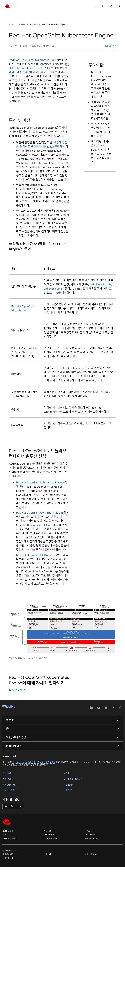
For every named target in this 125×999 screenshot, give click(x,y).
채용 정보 (68, 790)
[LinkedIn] (91, 708)
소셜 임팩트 (69, 784)
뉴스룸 (67, 773)
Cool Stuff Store (50, 838)
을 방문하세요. (17, 690)
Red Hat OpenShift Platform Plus (36, 555)
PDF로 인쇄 (110, 45)
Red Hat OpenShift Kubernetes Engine (33, 59)
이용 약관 (47, 854)
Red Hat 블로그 (91, 834)
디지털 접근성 (7, 858)
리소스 (22, 24)
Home (12, 24)
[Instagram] (121, 708)
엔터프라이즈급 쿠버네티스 (25, 72)
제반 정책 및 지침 (91, 854)
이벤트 (87, 831)
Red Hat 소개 (7, 831)
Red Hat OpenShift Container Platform (40, 512)
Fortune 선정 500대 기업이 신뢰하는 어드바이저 (34, 762)
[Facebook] (106, 708)
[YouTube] (99, 708)
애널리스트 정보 (9, 790)
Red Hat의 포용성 (9, 838)
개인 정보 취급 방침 (9, 854)
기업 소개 (6, 773)
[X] (113, 708)
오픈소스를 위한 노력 (73, 779)
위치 (4, 834)
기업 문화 (6, 779)
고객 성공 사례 (8, 784)
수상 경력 (19, 765)
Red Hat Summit (92, 838)
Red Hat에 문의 (50, 834)
